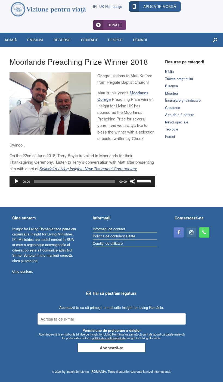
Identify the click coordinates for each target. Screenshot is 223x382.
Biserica (171, 85)
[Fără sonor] (132, 181)
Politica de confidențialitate (114, 235)
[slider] (144, 181)
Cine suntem (22, 271)
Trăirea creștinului (179, 78)
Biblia (169, 71)
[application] (82, 181)
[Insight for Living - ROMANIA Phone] (204, 232)
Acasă (11, 39)
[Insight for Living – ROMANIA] (48, 9)
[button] (215, 40)
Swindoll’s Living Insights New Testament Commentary (88, 168)
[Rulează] (16, 181)
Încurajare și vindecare (183, 100)
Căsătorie (172, 107)
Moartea (171, 93)
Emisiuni (35, 39)
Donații (140, 39)
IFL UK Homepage (107, 6)
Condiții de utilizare (108, 243)
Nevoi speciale (176, 122)
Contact (89, 39)
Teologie (171, 129)
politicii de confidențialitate (109, 338)
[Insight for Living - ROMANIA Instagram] (191, 232)
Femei (170, 136)
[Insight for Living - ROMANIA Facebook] (179, 232)
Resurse (62, 39)
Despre (115, 39)
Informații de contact (109, 228)
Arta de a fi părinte (179, 114)
